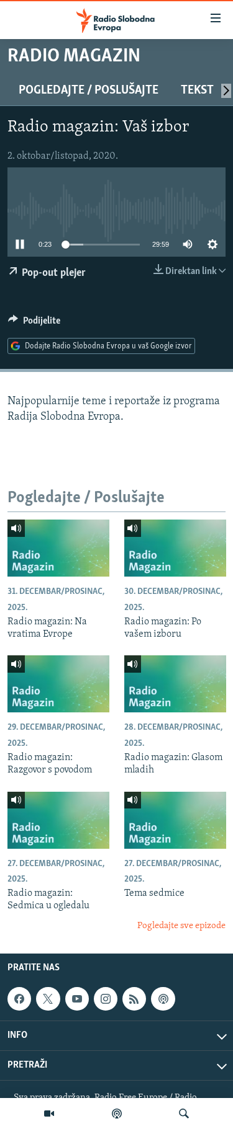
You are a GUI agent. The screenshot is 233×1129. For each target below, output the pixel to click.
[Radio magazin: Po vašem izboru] (175, 548)
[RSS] (134, 999)
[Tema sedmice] (175, 820)
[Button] (34, 323)
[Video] (49, 1113)
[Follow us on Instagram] (105, 999)
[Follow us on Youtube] (77, 999)
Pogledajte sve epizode (181, 926)
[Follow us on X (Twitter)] (48, 999)
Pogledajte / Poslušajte (88, 90)
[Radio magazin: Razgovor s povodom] (58, 683)
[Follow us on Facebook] (19, 999)
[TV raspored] (163, 999)
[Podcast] (116, 1113)
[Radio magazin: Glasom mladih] (175, 683)
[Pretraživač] (184, 1113)
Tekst (197, 90)
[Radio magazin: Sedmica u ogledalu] (58, 820)
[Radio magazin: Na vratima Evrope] (58, 548)
